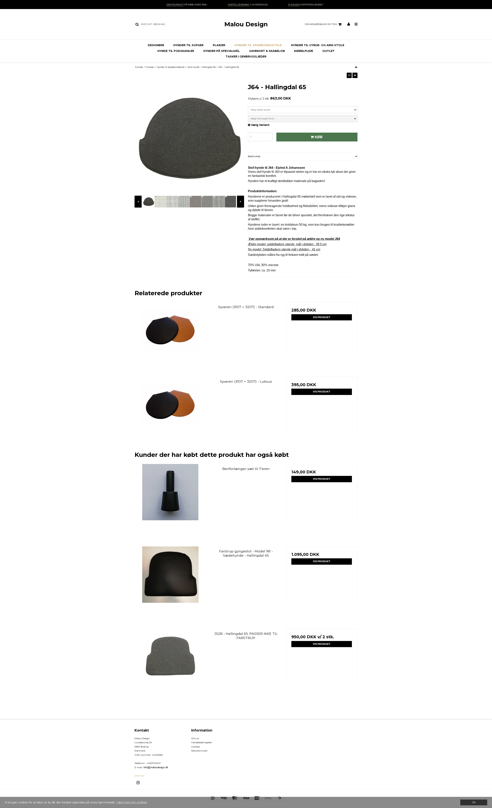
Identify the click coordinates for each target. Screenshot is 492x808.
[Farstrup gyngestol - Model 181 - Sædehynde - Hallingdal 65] (170, 582)
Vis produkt (321, 317)
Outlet (328, 51)
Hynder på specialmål (221, 51)
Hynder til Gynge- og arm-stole (317, 45)
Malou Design (246, 24)
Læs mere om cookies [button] (132, 802)
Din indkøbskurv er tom (321, 24)
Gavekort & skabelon (267, 51)
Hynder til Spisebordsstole (258, 45)
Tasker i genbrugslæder (246, 56)
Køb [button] (318, 137)
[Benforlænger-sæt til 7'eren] (170, 500)
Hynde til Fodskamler (175, 51)
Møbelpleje (303, 51)
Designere (156, 45)
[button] (349, 75)
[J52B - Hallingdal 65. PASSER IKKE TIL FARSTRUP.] (170, 665)
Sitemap (139, 775)
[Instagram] (139, 782)
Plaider (219, 45)
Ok (473, 802)
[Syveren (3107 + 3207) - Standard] (170, 338)
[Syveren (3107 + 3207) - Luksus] (170, 412)
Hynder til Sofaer (188, 45)
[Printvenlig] (356, 67)
